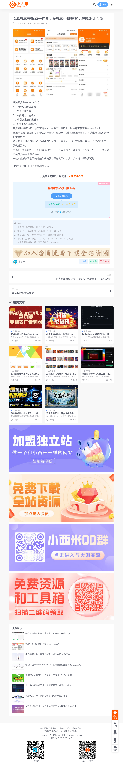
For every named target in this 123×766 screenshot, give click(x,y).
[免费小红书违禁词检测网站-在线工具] (18, 647)
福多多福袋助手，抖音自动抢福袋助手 (61, 335)
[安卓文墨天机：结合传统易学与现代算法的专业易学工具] (61, 396)
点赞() (106, 261)
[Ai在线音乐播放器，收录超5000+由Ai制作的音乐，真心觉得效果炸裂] (61, 357)
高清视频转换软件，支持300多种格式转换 (25, 375)
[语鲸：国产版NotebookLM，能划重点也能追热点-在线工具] (18, 667)
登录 (104, 4)
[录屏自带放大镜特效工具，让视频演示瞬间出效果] (97, 357)
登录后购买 (62, 196)
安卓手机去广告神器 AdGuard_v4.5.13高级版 (25, 335)
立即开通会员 (76, 176)
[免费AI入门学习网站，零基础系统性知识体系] (18, 699)
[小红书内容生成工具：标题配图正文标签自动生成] (18, 688)
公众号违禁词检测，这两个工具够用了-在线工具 (48, 633)
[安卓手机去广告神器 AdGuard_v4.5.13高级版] (25, 317)
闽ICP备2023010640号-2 (61, 737)
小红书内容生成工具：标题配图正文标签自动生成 (49, 685)
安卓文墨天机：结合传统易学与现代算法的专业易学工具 (61, 414)
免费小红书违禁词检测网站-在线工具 (43, 643)
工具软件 (35, 23)
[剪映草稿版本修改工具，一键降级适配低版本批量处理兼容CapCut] (25, 396)
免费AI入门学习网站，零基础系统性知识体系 (47, 695)
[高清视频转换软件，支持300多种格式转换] (25, 357)
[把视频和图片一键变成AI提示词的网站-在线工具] (18, 657)
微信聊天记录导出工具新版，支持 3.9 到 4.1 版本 (49, 675)
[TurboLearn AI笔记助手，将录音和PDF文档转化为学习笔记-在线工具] (97, 317)
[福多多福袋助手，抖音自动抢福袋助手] (61, 317)
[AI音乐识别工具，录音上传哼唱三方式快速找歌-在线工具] (18, 709)
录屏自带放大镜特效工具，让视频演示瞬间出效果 (96, 375)
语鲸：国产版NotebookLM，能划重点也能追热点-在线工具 (53, 664)
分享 (85, 261)
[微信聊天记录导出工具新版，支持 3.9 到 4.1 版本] (18, 678)
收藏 (95, 261)
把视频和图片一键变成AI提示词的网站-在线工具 (48, 654)
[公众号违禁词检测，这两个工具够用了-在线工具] (18, 636)
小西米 (21, 261)
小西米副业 (60, 735)
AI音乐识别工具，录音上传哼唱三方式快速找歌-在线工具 (52, 706)
